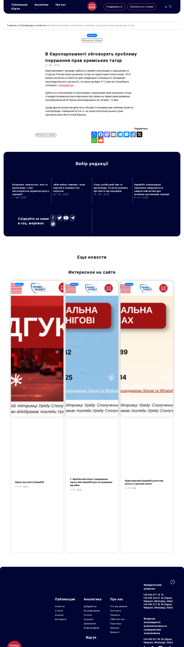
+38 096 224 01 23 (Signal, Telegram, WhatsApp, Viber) (158, 599)
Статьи (59, 610)
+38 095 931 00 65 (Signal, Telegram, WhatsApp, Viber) (158, 641)
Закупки (114, 628)
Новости (60, 606)
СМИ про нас (117, 619)
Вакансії (114, 632)
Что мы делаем (118, 606)
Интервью (60, 619)
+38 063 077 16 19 (153, 595)
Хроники (88, 619)
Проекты (115, 615)
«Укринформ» (66, 85)
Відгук (16, 8)
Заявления (90, 623)
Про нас (61, 4)
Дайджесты (90, 606)
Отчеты (88, 615)
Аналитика (41, 4)
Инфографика (91, 628)
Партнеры (115, 623)
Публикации (19, 4)
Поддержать (114, 6)
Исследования (92, 610)
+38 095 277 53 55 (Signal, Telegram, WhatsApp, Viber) (158, 606)
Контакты (115, 610)
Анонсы (59, 615)
